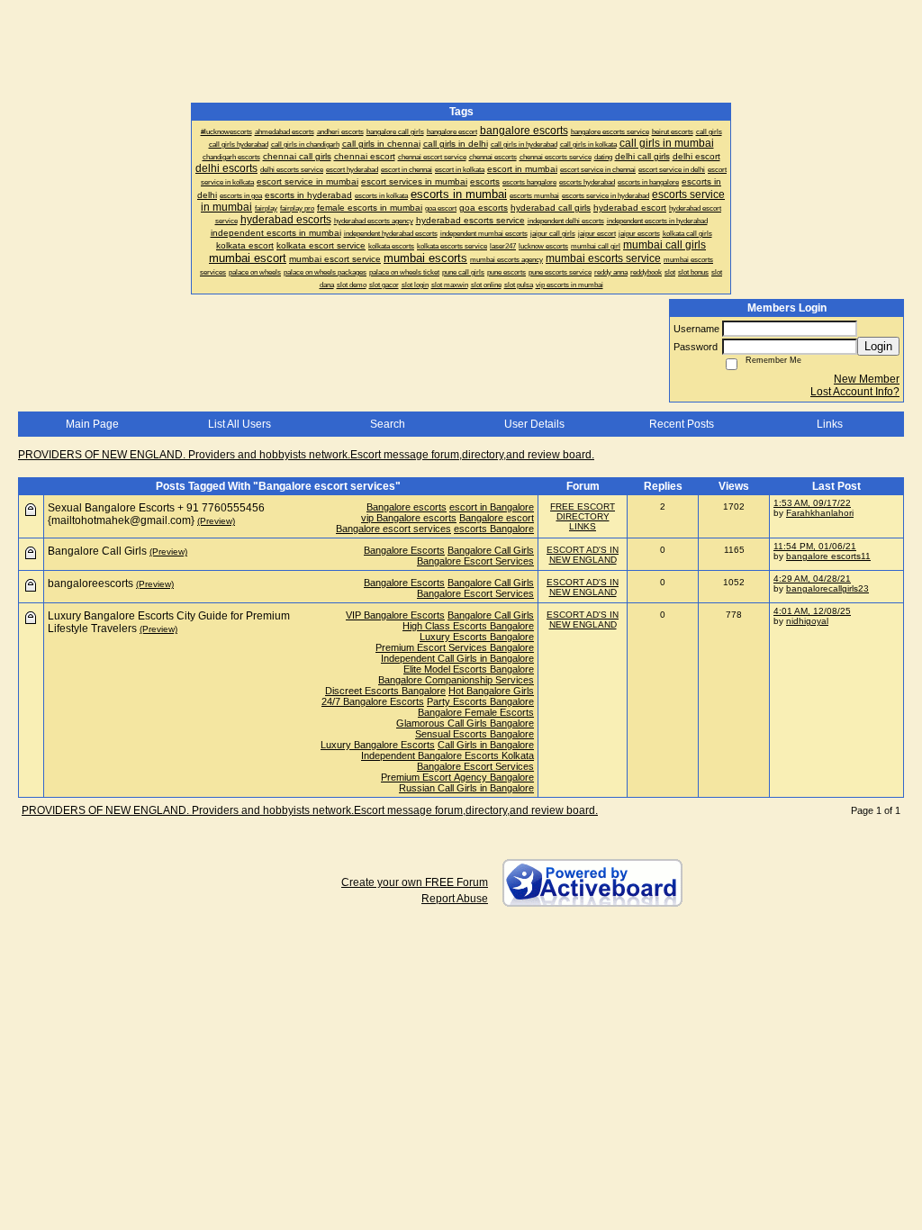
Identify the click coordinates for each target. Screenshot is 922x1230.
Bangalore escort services (393, 528)
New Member (866, 379)
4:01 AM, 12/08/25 (812, 611)
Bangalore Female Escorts (476, 712)
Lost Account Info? (854, 391)
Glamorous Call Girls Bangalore (465, 723)
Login (878, 346)
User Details (534, 424)
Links (830, 424)
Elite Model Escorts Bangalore (468, 669)
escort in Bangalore (491, 507)
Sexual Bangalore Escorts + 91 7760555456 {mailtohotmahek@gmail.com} (156, 514)
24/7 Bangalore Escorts (372, 701)
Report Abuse (454, 898)
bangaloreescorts (90, 583)
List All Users (239, 424)
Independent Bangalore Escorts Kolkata (447, 755)
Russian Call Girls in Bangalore (466, 787)
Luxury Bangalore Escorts (378, 744)
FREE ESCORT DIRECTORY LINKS (582, 516)
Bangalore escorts (406, 507)
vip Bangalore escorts (408, 517)
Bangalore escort (496, 517)
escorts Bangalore (494, 528)
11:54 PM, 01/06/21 (814, 546)
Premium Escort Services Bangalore (454, 647)
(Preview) (216, 521)
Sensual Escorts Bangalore (474, 733)
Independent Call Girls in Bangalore (457, 658)
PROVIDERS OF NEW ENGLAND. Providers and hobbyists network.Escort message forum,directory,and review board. (306, 454)
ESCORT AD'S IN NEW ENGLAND (583, 555)
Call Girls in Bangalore (486, 744)
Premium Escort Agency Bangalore (457, 777)
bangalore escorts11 (828, 556)
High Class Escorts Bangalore (468, 625)
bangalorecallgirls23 (827, 588)
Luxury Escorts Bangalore (477, 636)
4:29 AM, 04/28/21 (812, 578)
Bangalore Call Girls (490, 550)
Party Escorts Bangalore (480, 701)
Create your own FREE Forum (414, 882)
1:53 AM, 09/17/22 (812, 503)
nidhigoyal (807, 621)
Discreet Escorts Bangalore (385, 690)
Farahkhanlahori (820, 513)
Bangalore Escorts (404, 550)
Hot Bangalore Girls (491, 690)
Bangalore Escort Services (475, 561)
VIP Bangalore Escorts (395, 615)
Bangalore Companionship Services (456, 679)
